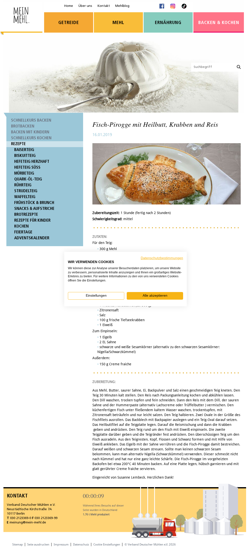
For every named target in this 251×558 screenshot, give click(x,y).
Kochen (21, 226)
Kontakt (104, 6)
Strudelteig (25, 191)
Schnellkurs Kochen (31, 138)
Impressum (61, 544)
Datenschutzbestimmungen (162, 258)
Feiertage (23, 232)
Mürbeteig (24, 173)
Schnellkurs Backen (31, 120)
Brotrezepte (26, 215)
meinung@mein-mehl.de (28, 522)
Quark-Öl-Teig (28, 179)
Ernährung (168, 23)
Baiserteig (24, 150)
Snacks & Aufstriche (34, 209)
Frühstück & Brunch (34, 203)
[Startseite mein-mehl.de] (21, 18)
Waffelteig (24, 197)
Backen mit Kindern (30, 132)
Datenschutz (81, 544)
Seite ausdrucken (38, 544)
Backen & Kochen (218, 23)
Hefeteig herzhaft (31, 162)
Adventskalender (31, 238)
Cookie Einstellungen (106, 544)
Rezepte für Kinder (32, 220)
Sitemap (17, 544)
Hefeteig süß (27, 167)
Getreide (68, 23)
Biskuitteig (25, 156)
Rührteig (22, 185)
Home (68, 6)
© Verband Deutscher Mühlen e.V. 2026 (150, 544)
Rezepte (18, 144)
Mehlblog (122, 6)
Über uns (85, 6)
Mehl (118, 23)
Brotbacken (22, 126)
